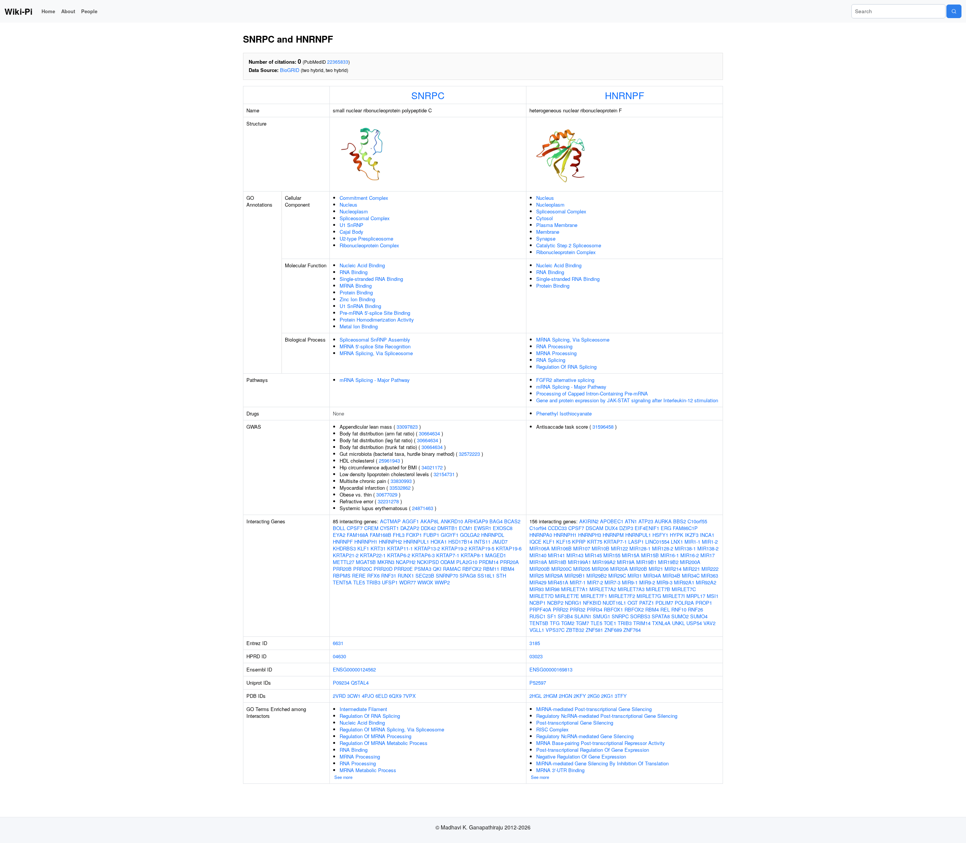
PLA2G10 (466, 562)
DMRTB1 (447, 528)
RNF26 (695, 609)
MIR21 (656, 568)
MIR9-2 (647, 582)
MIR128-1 (640, 548)
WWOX (425, 582)
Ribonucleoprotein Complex (369, 245)
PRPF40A (540, 609)
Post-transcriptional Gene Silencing (574, 722)
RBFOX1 (613, 609)
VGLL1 (536, 629)
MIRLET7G (649, 595)
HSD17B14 (460, 541)
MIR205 (581, 568)
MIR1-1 (692, 541)
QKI (437, 568)
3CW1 (353, 695)
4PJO (368, 695)
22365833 (337, 61)
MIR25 (536, 575)
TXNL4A (661, 623)
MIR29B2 (596, 575)
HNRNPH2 (390, 541)
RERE (359, 575)
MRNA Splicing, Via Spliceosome (376, 353)
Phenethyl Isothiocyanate (564, 413)
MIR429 (537, 582)
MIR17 (707, 555)
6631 (338, 643)
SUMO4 (699, 616)
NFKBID (592, 602)
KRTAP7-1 (447, 555)
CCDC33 (557, 528)
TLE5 (359, 582)
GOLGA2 (470, 534)
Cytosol (544, 218)
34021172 (432, 467)
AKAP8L (429, 521)
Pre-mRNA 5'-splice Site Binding (375, 312)
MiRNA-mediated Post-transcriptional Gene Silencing (594, 709)
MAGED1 (495, 555)
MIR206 (600, 568)
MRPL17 (695, 595)
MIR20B (638, 568)
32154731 (444, 474)
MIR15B (650, 555)
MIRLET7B (658, 589)
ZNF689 (613, 629)
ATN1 (631, 521)
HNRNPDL (492, 534)
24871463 (422, 508)
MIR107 (581, 548)
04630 (339, 656)
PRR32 (577, 609)
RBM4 (507, 568)
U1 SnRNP (351, 224)
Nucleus (348, 204)
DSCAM (594, 528)
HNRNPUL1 (416, 541)
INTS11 (482, 541)
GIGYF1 (449, 534)
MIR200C (561, 568)
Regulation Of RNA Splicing (566, 366)
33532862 (400, 487)
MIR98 (552, 589)
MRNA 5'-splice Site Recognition (375, 346)
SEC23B (424, 575)
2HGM (550, 695)
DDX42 (428, 528)
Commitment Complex (364, 197)
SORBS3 (640, 616)
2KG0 (594, 695)
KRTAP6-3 (423, 555)
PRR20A (509, 562)
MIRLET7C (684, 589)
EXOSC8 (502, 528)
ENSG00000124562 (354, 669)
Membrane (547, 231)
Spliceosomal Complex (365, 218)
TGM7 (582, 623)
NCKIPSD (428, 562)
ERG (666, 528)
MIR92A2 (706, 582)
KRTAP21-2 (345, 555)
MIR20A (619, 568)
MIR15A (631, 555)
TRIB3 (373, 582)
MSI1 (712, 595)
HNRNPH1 (365, 541)
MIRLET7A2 (602, 589)
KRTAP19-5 (481, 548)
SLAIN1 (582, 616)
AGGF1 (410, 521)
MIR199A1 (579, 562)
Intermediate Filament (363, 709)
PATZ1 (646, 602)
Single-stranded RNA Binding (371, 278)
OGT (633, 602)
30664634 (429, 433)
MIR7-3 (612, 582)
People (89, 11)
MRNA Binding (356, 285)
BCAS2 (512, 521)
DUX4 (611, 528)
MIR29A (554, 575)
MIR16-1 (669, 555)
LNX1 (677, 541)
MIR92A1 (684, 582)
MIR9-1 (630, 582)
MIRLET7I (674, 595)
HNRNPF (624, 95)
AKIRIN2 (588, 521)
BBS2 (679, 521)
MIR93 (536, 589)
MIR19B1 (646, 562)
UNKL (678, 623)
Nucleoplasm (354, 211)
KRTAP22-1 (373, 555)
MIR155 (611, 555)
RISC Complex (552, 729)
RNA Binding (354, 272)
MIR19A (626, 562)
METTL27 (343, 562)
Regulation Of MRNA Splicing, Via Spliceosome (392, 729)
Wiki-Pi (18, 11)
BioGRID (289, 70)
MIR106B (561, 548)
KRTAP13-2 (427, 548)
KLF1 (363, 548)
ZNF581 (594, 629)
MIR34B (671, 575)
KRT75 (594, 541)
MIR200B (539, 568)
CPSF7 (355, 528)
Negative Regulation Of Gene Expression (581, 756)
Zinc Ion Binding (357, 299)
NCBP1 (537, 602)
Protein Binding (356, 292)
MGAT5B (366, 562)
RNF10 (678, 609)
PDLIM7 (664, 602)
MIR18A (538, 562)
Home (48, 11)
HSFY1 (660, 534)
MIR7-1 (578, 582)
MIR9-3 (664, 582)
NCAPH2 (405, 562)
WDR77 (407, 582)
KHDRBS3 (344, 548)
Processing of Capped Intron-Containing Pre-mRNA (592, 393)
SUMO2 (680, 616)
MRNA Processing (556, 353)
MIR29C (617, 575)
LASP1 (636, 541)
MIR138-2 (707, 548)
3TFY (621, 695)
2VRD (339, 695)
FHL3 (399, 534)
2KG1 (607, 695)
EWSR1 (482, 528)
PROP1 (703, 602)
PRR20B (342, 568)
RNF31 (388, 575)
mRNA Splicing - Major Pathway (375, 379)
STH (501, 575)
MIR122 (619, 548)
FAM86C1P (685, 528)
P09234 (341, 682)
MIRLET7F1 (594, 595)
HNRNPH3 (589, 534)
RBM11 (491, 568)
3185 (534, 643)
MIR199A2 (603, 562)
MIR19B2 (668, 562)
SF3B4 (565, 616)
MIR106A (539, 548)
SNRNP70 (447, 575)
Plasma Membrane (556, 224)
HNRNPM (613, 534)
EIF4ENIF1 (647, 528)
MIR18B (557, 562)
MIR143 (574, 555)
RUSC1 (537, 616)
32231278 (388, 501)
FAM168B (380, 534)
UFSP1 (390, 582)
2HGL (535, 695)
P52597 (537, 682)
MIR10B (600, 548)
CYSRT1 (389, 528)
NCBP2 (555, 602)
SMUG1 (601, 616)
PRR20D (383, 568)
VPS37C (555, 629)
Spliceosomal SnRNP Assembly (375, 339)
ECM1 (465, 528)
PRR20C (362, 568)
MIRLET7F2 (622, 595)
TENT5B (538, 623)
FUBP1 (431, 534)
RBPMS (342, 575)
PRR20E (403, 568)
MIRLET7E (567, 595)
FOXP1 (414, 534)
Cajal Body (351, 231)
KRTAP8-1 (472, 555)
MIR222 (709, 568)
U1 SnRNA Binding (360, 306)
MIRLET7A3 (631, 589)
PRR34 (594, 609)
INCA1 (707, 534)
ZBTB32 (575, 629)
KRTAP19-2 (454, 548)
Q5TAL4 (360, 682)
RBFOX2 (471, 568)
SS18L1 (486, 575)
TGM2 (567, 623)
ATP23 (645, 521)
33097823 (407, 426)
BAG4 (496, 521)
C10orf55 (697, 521)
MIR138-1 (685, 548)
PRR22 (560, 609)
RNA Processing (554, 346)
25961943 (389, 460)
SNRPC (428, 95)
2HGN (565, 695)
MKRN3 (385, 562)
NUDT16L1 (614, 602)
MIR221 (691, 568)
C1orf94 (537, 528)
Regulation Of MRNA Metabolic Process (384, 742)
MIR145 (593, 555)
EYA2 (339, 534)
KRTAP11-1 (400, 548)
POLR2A (684, 602)
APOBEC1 (611, 521)
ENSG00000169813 (550, 669)
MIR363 (709, 575)
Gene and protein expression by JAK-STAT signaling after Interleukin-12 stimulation (627, 400)
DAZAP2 (409, 528)
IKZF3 (691, 534)
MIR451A (558, 582)
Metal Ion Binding (359, 326)
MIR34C (691, 575)
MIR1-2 (710, 541)
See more (343, 777)
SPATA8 (661, 616)
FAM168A (357, 534)
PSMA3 (422, 568)
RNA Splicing (550, 359)
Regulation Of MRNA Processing (375, 736)
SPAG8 (468, 575)
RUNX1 (406, 575)
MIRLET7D (541, 595)
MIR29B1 (575, 575)
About (68, 11)
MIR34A (652, 575)
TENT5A (342, 582)
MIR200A (690, 562)
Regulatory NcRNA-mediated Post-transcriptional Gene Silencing (606, 715)
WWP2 (442, 582)
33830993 (401, 480)
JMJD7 (500, 541)
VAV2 (709, 623)
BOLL (339, 528)
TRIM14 (642, 623)
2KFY (580, 695)
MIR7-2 (595, 582)
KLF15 (563, 541)
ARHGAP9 (476, 521)
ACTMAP (390, 521)
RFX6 (373, 575)
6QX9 (395, 695)
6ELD (381, 695)
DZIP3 (626, 528)
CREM (371, 528)
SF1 (551, 616)
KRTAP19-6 (508, 548)
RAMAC (452, 568)
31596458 (603, 426)
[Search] (953, 11)
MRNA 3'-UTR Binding (560, 770)
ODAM (447, 562)
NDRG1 (573, 602)
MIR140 (537, 555)
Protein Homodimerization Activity (377, 319)
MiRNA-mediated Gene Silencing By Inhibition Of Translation (602, 763)
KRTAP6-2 (398, 555)
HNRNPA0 (540, 534)
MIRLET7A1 (574, 589)
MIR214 (673, 568)
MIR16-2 (689, 555)
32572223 (469, 453)
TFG (555, 623)
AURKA (663, 521)
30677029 (386, 494)
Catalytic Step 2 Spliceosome (568, 245)
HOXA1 (439, 541)
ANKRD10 (452, 521)
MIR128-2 (662, 548)
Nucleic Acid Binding (362, 265)
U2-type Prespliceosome (366, 238)
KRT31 (378, 548)
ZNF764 (632, 629)
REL (665, 609)
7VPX (409, 695)
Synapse (545, 238)
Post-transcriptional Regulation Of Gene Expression (592, 749)
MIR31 (635, 575)
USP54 (694, 623)
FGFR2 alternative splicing (565, 379)
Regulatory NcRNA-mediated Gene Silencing (585, 736)
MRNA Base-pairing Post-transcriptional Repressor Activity (600, 742)
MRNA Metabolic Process (368, 770)
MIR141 (556, 555)
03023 (536, 656)
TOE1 (610, 623)
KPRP (579, 541)
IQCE (535, 541)
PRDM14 (488, 562)
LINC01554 (657, 541)
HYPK (676, 534)
